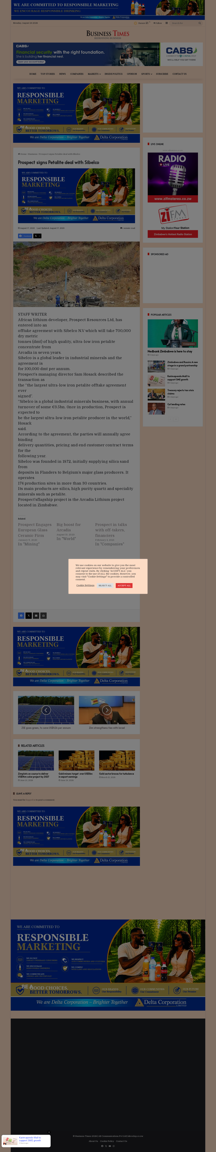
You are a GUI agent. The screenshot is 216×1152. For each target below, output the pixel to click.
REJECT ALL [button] (105, 585)
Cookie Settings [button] (85, 585)
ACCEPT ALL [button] (124, 585)
